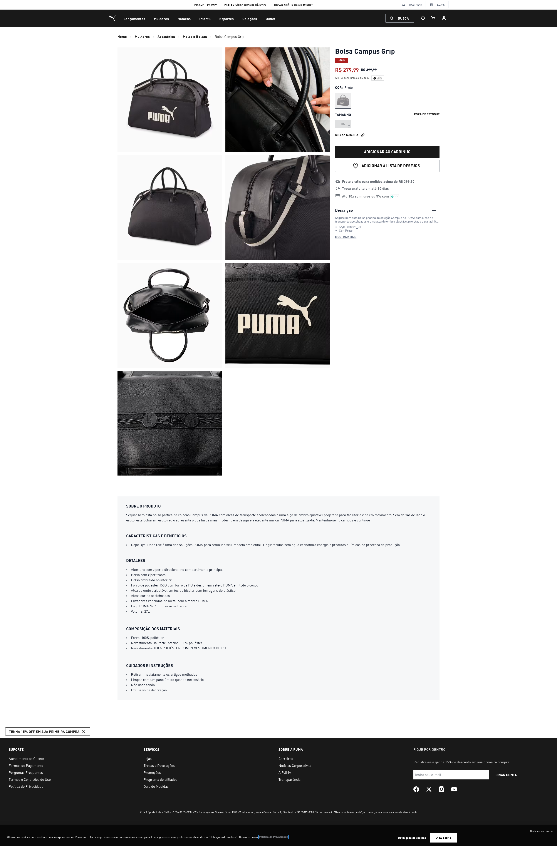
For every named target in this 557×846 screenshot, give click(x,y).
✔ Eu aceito (443, 837)
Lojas (441, 4)
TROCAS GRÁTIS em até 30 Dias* (293, 4)
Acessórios (166, 36)
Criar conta (506, 775)
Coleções (249, 19)
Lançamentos (134, 19)
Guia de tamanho (346, 135)
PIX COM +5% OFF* (205, 4)
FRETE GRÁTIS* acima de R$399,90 (245, 4)
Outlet (270, 19)
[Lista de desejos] (423, 18)
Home (122, 36)
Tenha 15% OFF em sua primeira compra (44, 731)
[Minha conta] (444, 18)
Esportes (226, 19)
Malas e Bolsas (195, 36)
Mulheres (161, 19)
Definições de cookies (412, 837)
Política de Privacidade (273, 837)
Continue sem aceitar (542, 831)
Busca (403, 18)
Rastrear (415, 4)
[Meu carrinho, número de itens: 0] (433, 18)
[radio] (343, 101)
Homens (184, 19)
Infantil (205, 19)
